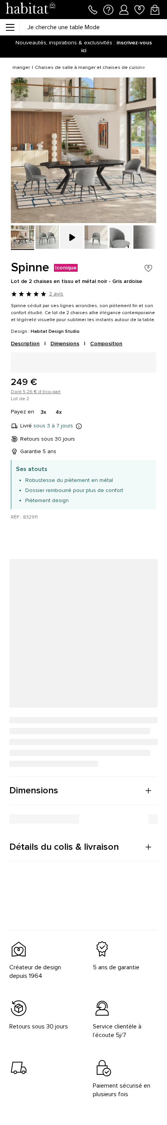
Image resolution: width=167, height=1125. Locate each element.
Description (25, 343)
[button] (83, 791)
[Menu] (10, 27)
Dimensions (64, 343)
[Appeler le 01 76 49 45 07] (93, 9)
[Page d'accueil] (30, 9)
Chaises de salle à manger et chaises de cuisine (90, 67)
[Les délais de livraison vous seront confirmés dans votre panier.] (78, 426)
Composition (106, 343)
